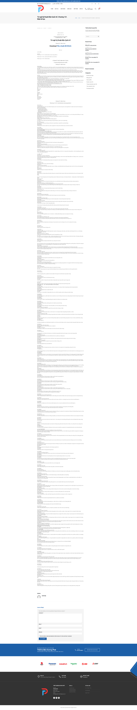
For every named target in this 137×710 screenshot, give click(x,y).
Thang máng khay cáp (91, 84)
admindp (45, 28)
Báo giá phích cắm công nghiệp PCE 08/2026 (92, 63)
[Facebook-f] (54, 698)
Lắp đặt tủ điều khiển (72, 690)
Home (52, 8)
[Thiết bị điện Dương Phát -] (40, 8)
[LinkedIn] (99, 4)
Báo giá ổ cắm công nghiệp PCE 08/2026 (91, 58)
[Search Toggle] (95, 9)
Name (40, 624)
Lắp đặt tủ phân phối (72, 689)
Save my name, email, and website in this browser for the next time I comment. (56, 636)
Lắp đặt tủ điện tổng (72, 691)
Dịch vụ (56, 8)
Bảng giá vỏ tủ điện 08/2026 (90, 45)
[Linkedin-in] (59, 698)
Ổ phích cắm (89, 82)
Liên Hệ (81, 8)
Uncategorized (89, 88)
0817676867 (57, 691)
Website (40, 632)
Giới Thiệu (76, 8)
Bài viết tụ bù (89, 75)
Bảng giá (69, 8)
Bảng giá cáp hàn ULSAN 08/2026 (92, 53)
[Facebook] (92, 4)
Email (40, 628)
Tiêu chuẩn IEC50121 (64, 46)
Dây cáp (88, 79)
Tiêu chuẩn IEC (89, 86)
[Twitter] (95, 4)
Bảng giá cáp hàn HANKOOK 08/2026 (90, 49)
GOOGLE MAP (55, 688)
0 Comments (49, 28)
